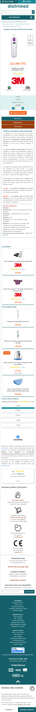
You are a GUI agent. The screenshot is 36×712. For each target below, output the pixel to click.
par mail (25, 567)
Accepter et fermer (27, 710)
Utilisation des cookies (18, 626)
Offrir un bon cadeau (18, 632)
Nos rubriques (18, 636)
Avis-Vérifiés (5, 448)
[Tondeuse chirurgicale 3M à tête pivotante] (30, 37)
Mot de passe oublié (18, 620)
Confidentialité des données (18, 624)
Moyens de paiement (18, 606)
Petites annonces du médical (18, 642)
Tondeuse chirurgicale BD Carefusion (18, 321)
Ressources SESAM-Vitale (18, 638)
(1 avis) (18, 76)
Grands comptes (18, 644)
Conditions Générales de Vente (18, 608)
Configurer (9, 710)
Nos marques (18, 634)
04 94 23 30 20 (13, 567)
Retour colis (18, 604)
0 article (28, 1)
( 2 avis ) (22, 299)
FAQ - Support (18, 618)
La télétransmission (18, 640)
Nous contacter (18, 616)
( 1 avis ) (22, 367)
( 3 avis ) (22, 269)
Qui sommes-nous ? (18, 602)
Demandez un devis (18, 580)
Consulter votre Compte (18, 622)
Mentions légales (18, 610)
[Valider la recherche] (33, 12)
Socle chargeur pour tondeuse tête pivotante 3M (18, 261)
